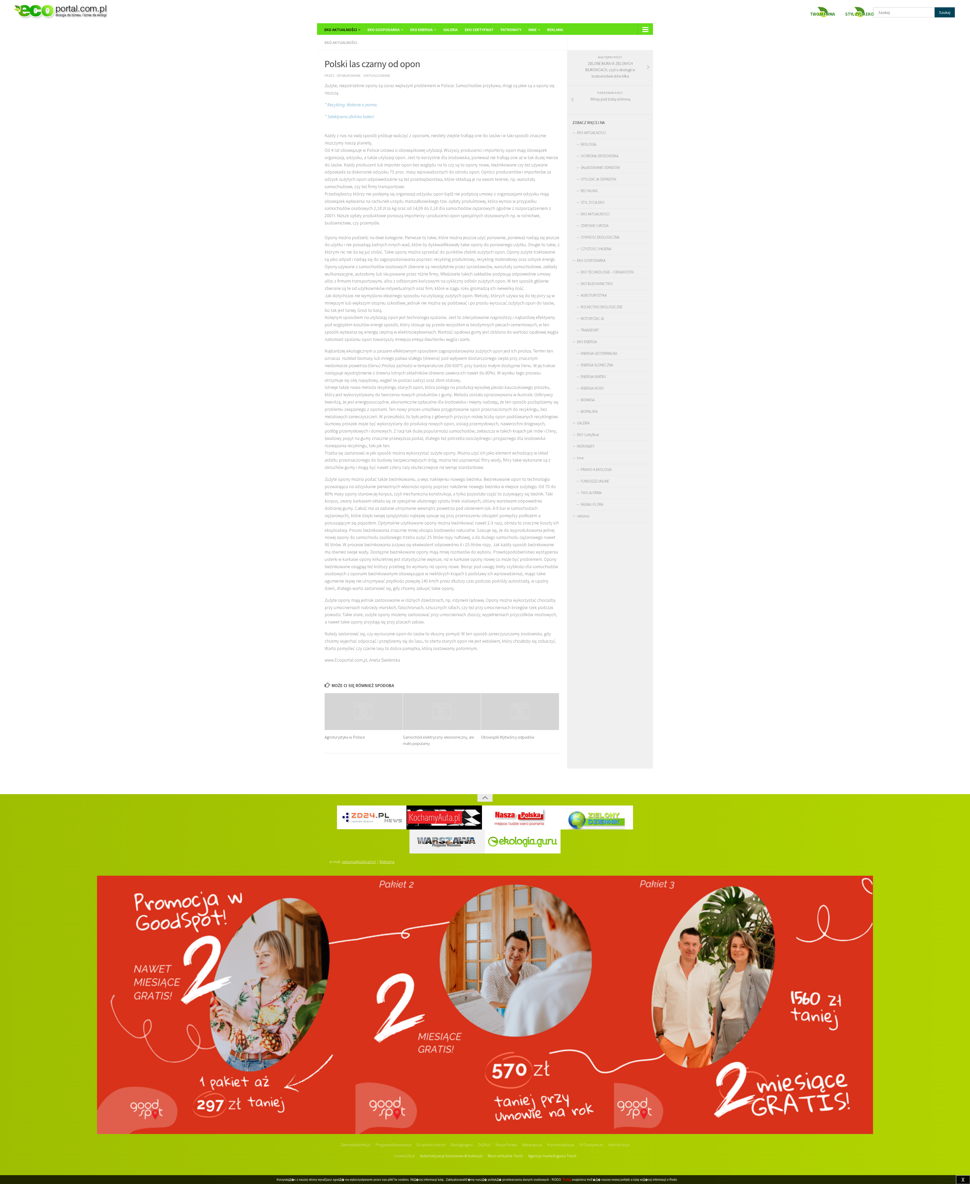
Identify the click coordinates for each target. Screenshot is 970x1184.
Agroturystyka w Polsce (345, 737)
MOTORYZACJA (592, 318)
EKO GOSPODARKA (384, 29)
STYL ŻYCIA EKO (592, 202)
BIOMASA (588, 399)
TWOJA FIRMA (591, 492)
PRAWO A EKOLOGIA (596, 469)
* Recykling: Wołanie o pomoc (351, 105)
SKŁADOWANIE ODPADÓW (600, 167)
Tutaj (566, 1179)
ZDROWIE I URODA (595, 225)
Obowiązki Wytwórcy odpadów (508, 737)
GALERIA (450, 29)
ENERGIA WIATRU (593, 376)
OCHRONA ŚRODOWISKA (599, 156)
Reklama (387, 861)
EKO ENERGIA (421, 29)
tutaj (441, 1179)
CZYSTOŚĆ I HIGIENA (596, 248)
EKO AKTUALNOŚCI (340, 29)
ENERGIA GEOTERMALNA (599, 353)
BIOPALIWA (589, 411)
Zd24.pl (484, 1144)
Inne (532, 29)
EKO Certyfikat (479, 29)
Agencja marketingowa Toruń (552, 1155)
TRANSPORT (590, 330)
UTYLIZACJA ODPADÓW (598, 179)
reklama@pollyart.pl (359, 861)
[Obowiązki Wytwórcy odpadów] (520, 711)
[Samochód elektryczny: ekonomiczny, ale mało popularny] (442, 711)
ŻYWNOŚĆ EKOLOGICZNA (600, 237)
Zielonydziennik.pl (356, 1144)
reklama (555, 29)
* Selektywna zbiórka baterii (349, 116)
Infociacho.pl (619, 1144)
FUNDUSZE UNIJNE (595, 481)
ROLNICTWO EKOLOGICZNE (601, 307)
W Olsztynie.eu (591, 1144)
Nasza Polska (506, 1144)
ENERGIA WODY (592, 388)
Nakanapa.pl (532, 1144)
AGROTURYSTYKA (594, 295)
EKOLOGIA (588, 144)
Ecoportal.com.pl (431, 1144)
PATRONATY (511, 29)
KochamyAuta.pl (560, 1144)
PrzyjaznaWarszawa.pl (394, 1144)
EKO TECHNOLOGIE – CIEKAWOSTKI (607, 272)
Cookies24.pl (404, 1155)
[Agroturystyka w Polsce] (364, 711)
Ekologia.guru (462, 1144)
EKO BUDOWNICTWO (597, 283)
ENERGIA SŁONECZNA (597, 365)
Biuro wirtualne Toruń (505, 1155)
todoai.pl (475, 1155)
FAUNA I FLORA (592, 504)
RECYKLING (589, 190)
